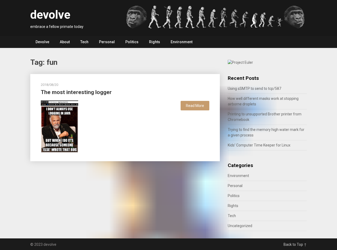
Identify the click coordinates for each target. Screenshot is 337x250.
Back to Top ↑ (295, 244)
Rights (154, 42)
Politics (131, 42)
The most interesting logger (76, 92)
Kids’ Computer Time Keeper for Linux (259, 145)
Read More (195, 106)
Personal (107, 42)
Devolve (42, 42)
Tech (84, 42)
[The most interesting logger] (59, 126)
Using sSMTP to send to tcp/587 (254, 88)
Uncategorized (240, 226)
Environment (181, 42)
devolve (50, 15)
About (65, 42)
